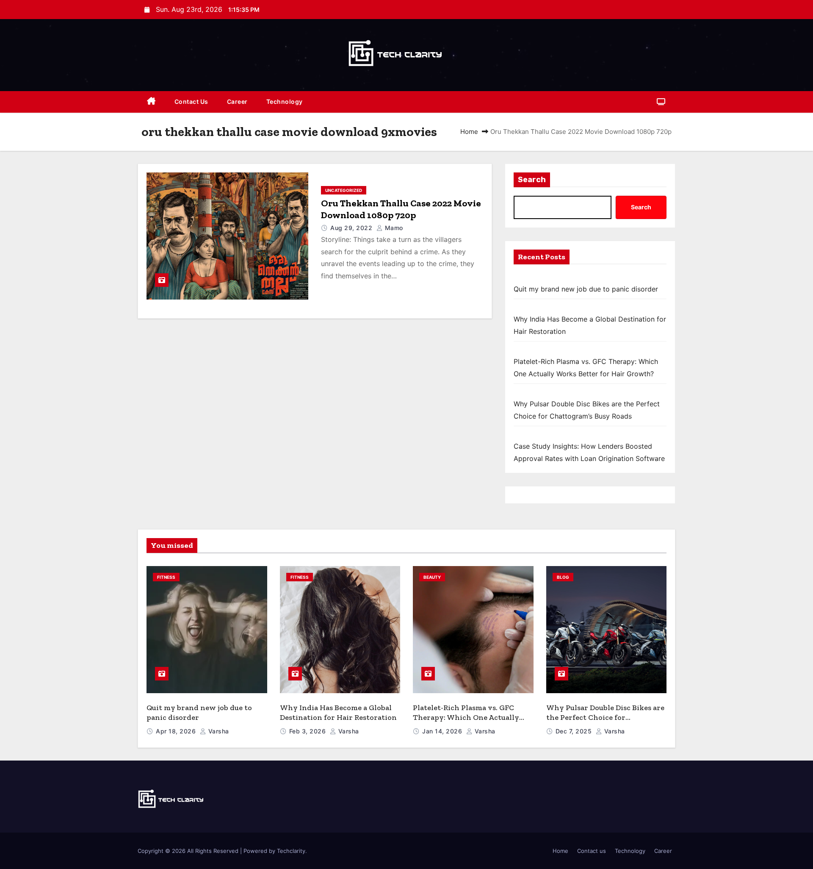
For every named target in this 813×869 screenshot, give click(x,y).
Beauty (432, 577)
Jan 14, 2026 (443, 731)
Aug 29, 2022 (352, 227)
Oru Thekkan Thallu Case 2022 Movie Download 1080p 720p (401, 209)
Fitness (166, 577)
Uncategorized (343, 190)
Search (532, 179)
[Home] (151, 102)
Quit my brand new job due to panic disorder (586, 289)
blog (563, 577)
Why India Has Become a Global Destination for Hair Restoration (338, 712)
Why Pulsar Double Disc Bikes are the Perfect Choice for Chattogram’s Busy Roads (605, 717)
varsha (217, 731)
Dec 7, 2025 (575, 731)
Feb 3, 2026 (308, 731)
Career (237, 101)
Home (469, 132)
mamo (393, 227)
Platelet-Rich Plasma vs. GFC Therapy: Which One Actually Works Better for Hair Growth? (469, 717)
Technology (284, 101)
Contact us (191, 101)
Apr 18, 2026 (177, 731)
